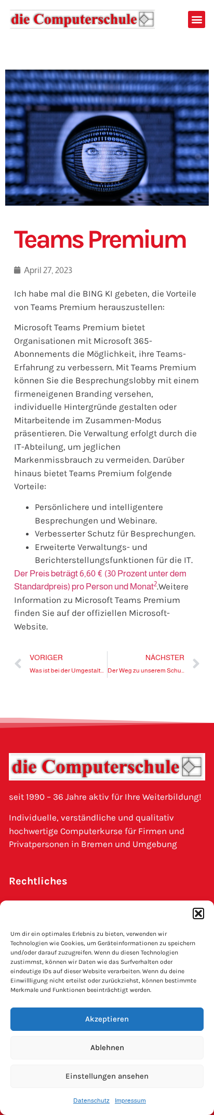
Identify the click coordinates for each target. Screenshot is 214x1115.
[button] (198, 913)
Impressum (130, 1100)
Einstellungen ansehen (107, 1076)
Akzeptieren (107, 1019)
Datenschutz (91, 1100)
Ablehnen (107, 1047)
